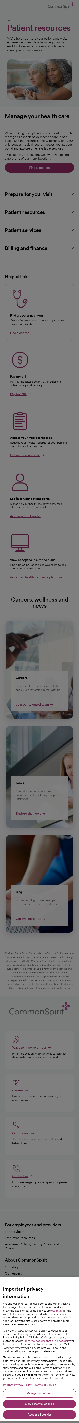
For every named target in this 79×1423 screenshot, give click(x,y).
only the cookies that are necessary (47, 1340)
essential (56, 1310)
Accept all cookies (40, 1414)
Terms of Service (45, 1384)
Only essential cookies (39, 1403)
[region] (39, 1349)
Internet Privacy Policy (17, 1384)
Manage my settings (39, 1393)
